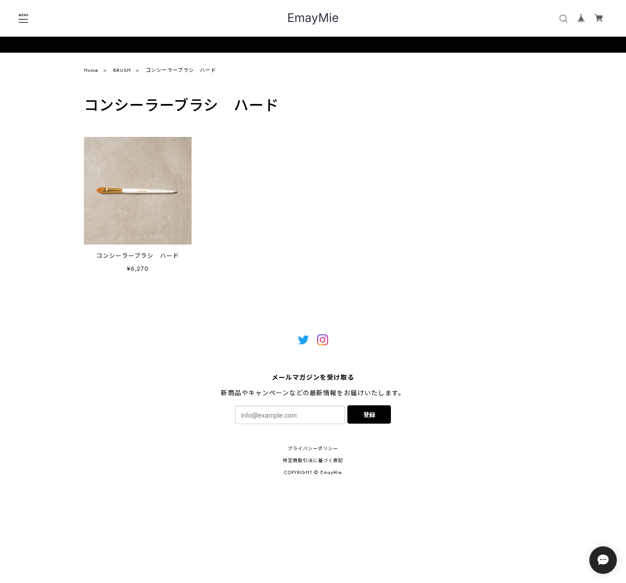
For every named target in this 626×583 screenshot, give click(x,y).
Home (91, 70)
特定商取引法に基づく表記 (313, 460)
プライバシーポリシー (313, 448)
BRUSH (122, 70)
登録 (369, 414)
